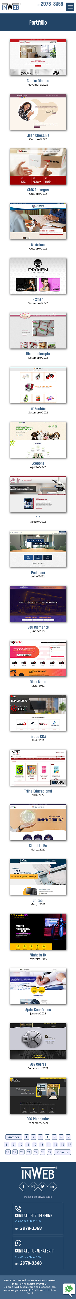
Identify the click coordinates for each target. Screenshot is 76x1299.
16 (62, 1144)
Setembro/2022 (38, 301)
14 (48, 1144)
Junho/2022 (38, 629)
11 (27, 1144)
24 (49, 1152)
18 (8, 1152)
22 (35, 1152)
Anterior (13, 1137)
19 (14, 1152)
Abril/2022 (38, 738)
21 (28, 1152)
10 (20, 1144)
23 (42, 1152)
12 (34, 1144)
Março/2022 (38, 847)
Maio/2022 (38, 683)
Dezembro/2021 (38, 1066)
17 (69, 1144)
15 (55, 1144)
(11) (50, 4)
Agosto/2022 (38, 465)
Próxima (62, 1152)
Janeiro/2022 (38, 1011)
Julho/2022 (38, 574)
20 (21, 1152)
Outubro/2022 (38, 137)
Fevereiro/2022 (38, 957)
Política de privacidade (38, 1197)
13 (41, 1144)
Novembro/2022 (38, 82)
